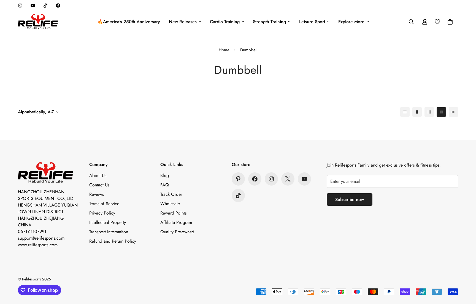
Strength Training (269, 21)
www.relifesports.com (38, 245)
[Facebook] (58, 5)
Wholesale (170, 203)
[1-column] (405, 112)
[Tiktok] (45, 5)
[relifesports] (38, 22)
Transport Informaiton (108, 232)
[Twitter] (287, 179)
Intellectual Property (107, 222)
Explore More (351, 21)
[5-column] (453, 112)
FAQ (164, 185)
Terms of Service (104, 203)
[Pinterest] (238, 179)
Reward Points (173, 213)
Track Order (171, 194)
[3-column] (429, 112)
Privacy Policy (102, 213)
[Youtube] (33, 5)
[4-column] (441, 112)
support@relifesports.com (41, 238)
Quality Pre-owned (177, 232)
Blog (164, 175)
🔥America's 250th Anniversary (129, 21)
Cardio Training (225, 21)
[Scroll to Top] (465, 278)
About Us (97, 175)
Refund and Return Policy (112, 241)
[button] (450, 21)
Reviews (96, 194)
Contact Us (99, 185)
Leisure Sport (312, 21)
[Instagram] (20, 5)
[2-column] (417, 112)
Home (224, 50)
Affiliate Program (176, 222)
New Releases (183, 21)
